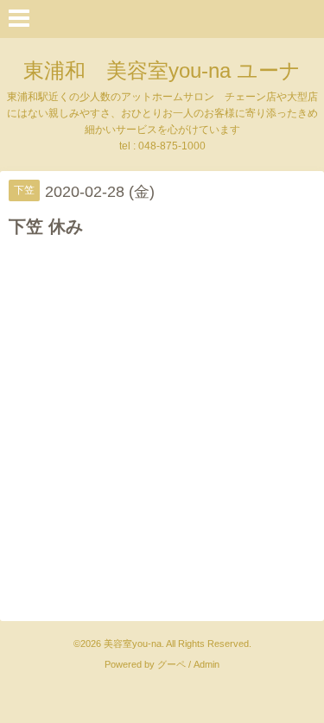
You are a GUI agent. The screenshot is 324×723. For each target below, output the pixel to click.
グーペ (171, 664)
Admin (206, 664)
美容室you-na (133, 643)
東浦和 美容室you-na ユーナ (162, 70)
